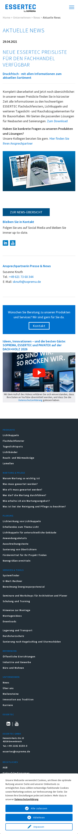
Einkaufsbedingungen (16, 773)
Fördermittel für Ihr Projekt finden (25, 555)
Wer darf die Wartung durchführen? (24, 495)
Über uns (8, 688)
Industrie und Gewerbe (17, 662)
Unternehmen (22, 17)
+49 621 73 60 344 (21, 277)
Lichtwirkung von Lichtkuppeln (22, 521)
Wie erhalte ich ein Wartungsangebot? (26, 500)
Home (6, 17)
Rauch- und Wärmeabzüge (18, 457)
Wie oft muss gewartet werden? (22, 489)
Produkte (9, 429)
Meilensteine (11, 693)
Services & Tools (13, 570)
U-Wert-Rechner (12, 581)
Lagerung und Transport (17, 630)
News (36, 17)
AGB (5, 767)
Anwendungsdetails (15, 538)
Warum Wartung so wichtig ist (21, 478)
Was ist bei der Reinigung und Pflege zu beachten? (34, 506)
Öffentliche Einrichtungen (19, 656)
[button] (39, 372)
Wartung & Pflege (14, 472)
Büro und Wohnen (13, 667)
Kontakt (39, 326)
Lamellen (8, 463)
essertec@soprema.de (16, 751)
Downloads (10, 621)
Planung (8, 515)
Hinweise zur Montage (16, 610)
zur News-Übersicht (26, 212)
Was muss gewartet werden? (20, 484)
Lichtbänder (10, 452)
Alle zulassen (39, 808)
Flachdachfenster (13, 440)
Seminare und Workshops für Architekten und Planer (35, 595)
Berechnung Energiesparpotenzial (24, 586)
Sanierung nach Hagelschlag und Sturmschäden (32, 641)
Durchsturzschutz (13, 636)
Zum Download (57, 121)
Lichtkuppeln (11, 435)
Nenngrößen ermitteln (16, 560)
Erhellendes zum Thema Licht (21, 526)
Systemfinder (11, 575)
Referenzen (10, 651)
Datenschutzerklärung (30, 400)
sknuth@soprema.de (27, 282)
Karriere (8, 705)
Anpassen (39, 826)
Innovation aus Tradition (18, 699)
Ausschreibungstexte (15, 543)
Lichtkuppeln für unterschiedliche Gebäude (29, 532)
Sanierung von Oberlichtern (20, 549)
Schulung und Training (16, 601)
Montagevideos (12, 615)
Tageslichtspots (13, 446)
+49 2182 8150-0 (17, 745)
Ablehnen (39, 817)
